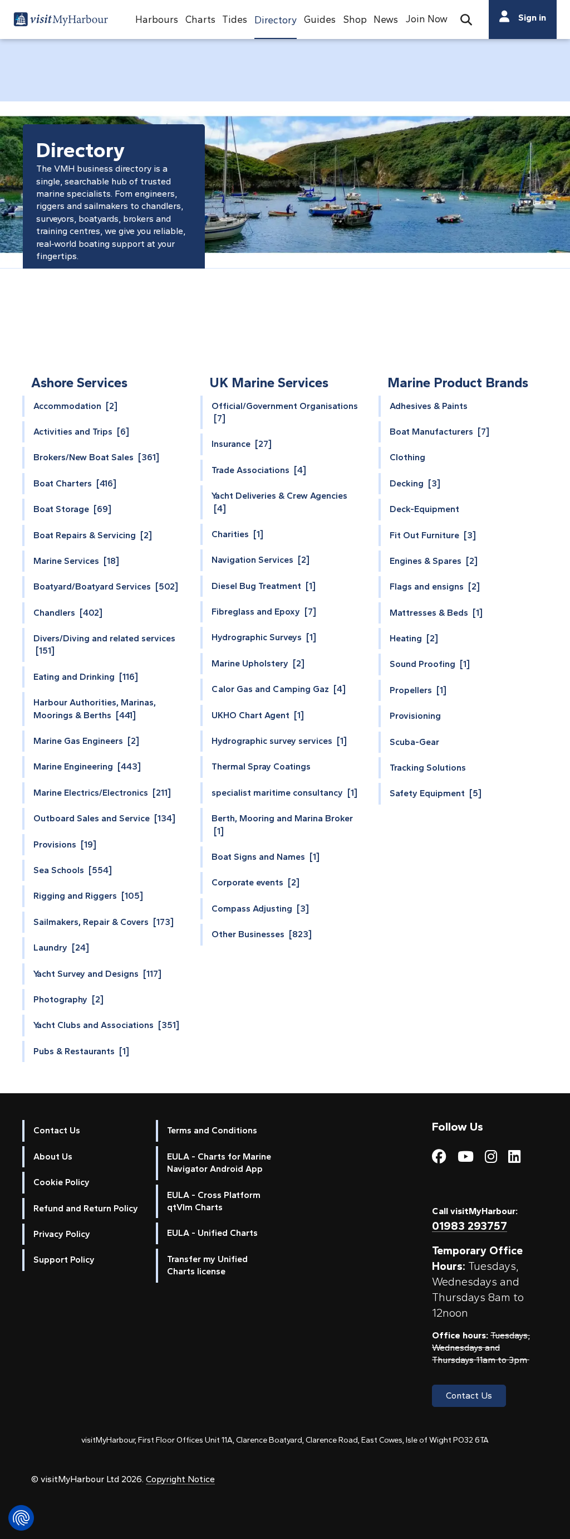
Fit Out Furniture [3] (433, 535)
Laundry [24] (61, 947)
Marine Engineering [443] (87, 766)
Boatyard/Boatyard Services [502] (105, 586)
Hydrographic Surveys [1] (264, 637)
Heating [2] (414, 638)
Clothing (407, 457)
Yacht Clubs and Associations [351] (106, 1025)
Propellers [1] (418, 690)
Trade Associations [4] (259, 470)
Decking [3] (415, 483)
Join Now (426, 19)
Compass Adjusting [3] (260, 908)
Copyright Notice (180, 1479)
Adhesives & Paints (429, 406)
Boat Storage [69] (72, 509)
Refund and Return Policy (85, 1208)
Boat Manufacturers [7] (439, 431)
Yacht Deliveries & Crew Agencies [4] (279, 501)
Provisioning (415, 715)
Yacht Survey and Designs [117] (97, 973)
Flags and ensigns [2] (435, 586)
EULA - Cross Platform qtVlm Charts (214, 1201)
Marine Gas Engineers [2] (86, 741)
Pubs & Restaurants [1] (81, 1051)
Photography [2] (68, 999)
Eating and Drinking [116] (85, 676)
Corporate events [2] (255, 882)
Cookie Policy (61, 1182)
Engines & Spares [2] (434, 561)
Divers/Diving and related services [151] (104, 644)
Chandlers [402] (67, 612)
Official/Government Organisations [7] (285, 412)
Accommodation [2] (75, 406)
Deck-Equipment (424, 509)
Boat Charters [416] (74, 483)
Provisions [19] (64, 844)
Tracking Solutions (428, 767)
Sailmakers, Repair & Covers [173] (103, 922)
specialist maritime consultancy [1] (284, 792)
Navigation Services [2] (260, 559)
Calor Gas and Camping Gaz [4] (279, 689)
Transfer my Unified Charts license (207, 1265)
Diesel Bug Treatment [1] (264, 586)
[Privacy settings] (21, 1518)
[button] (156, 19)
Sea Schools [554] (72, 870)
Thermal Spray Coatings (261, 766)
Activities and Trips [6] (81, 431)
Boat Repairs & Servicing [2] (92, 535)
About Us (52, 1156)
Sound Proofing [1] (430, 664)
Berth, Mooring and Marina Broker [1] (282, 824)
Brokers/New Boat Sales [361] (96, 457)
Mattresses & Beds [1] (436, 612)
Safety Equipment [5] (435, 793)
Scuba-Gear (414, 742)
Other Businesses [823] (262, 934)
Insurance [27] (242, 444)
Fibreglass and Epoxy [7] (264, 611)
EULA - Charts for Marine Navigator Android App (219, 1162)
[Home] (60, 21)
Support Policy (64, 1259)
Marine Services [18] (76, 561)
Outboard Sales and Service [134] (104, 818)
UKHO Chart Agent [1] (258, 715)
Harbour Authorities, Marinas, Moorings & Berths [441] (94, 708)
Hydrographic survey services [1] (279, 741)
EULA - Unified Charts (212, 1233)
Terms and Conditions (212, 1130)
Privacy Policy (61, 1234)
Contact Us (56, 1130)
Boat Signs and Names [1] (266, 856)
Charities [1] (237, 534)
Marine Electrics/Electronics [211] (102, 792)
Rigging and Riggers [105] (88, 895)
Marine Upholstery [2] (258, 663)
